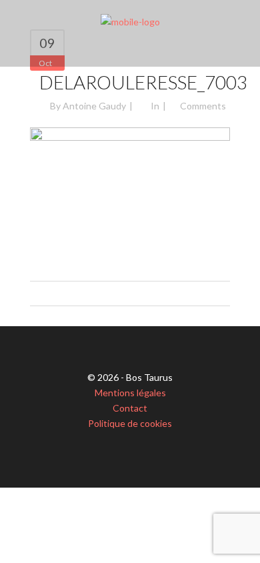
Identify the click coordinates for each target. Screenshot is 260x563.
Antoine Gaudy (94, 105)
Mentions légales (130, 392)
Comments (203, 105)
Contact (130, 408)
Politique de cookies (130, 423)
